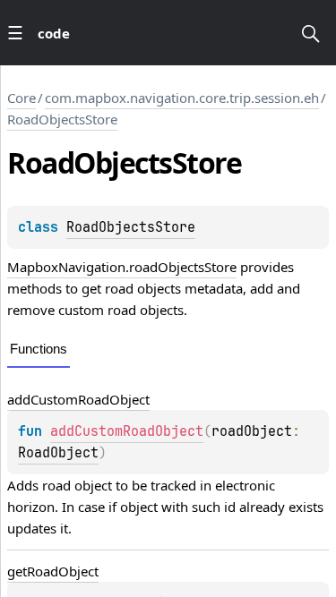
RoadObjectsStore (62, 119)
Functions (38, 348)
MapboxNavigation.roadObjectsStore (122, 267)
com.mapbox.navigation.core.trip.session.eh (182, 98)
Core (21, 98)
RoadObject (58, 453)
